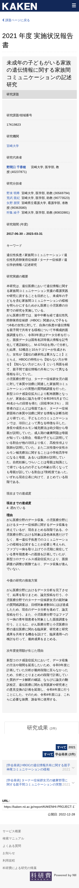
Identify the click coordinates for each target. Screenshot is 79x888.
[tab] (41, 728)
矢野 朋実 (13, 203)
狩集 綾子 (13, 212)
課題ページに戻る (17, 20)
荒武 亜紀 (13, 198)
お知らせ (9, 853)
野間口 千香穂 (16, 167)
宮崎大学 (13, 146)
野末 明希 (13, 193)
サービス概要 (12, 831)
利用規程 (9, 860)
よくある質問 (12, 846)
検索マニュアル (13, 838)
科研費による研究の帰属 (19, 868)
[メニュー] (74, 5)
